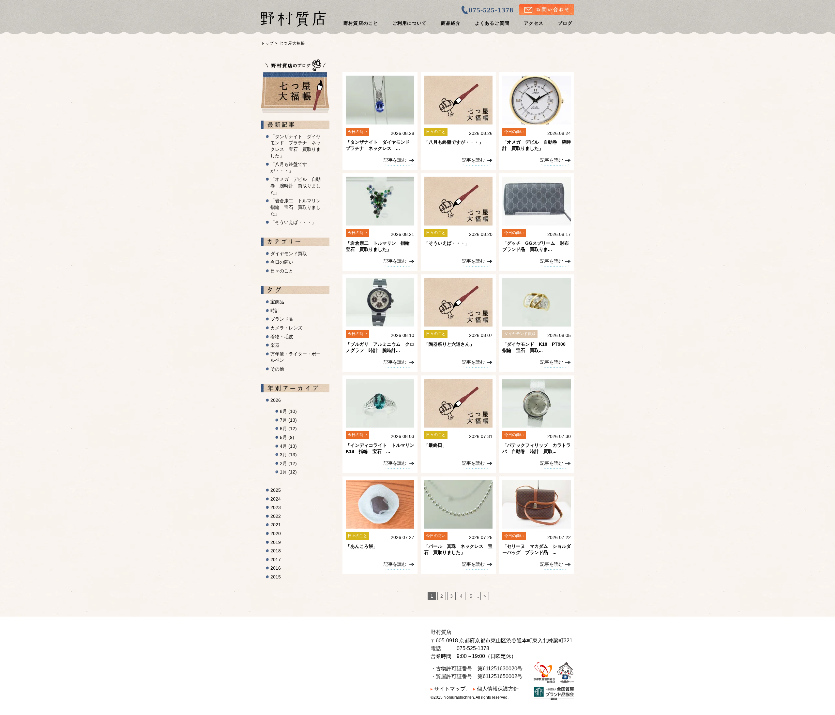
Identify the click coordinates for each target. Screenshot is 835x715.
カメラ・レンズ (286, 327)
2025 (275, 490)
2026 (275, 400)
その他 (277, 369)
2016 (275, 568)
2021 (275, 524)
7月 (288, 420)
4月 (288, 446)
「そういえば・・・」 (293, 222)
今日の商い (281, 262)
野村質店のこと (360, 23)
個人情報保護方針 (498, 689)
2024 (275, 499)
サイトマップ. (450, 689)
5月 (287, 437)
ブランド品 (281, 319)
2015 (275, 576)
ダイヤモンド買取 (288, 253)
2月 (288, 463)
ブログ (565, 23)
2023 (275, 507)
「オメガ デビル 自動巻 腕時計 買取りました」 (295, 186)
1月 (288, 471)
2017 (275, 559)
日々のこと (281, 270)
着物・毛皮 (281, 336)
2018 (275, 550)
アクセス (533, 23)
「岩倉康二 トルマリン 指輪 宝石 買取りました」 (297, 207)
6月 (288, 428)
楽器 (275, 345)
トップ (267, 43)
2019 (275, 542)
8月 (288, 411)
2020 (275, 533)
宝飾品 (277, 301)
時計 (275, 310)
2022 (275, 516)
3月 (288, 454)
